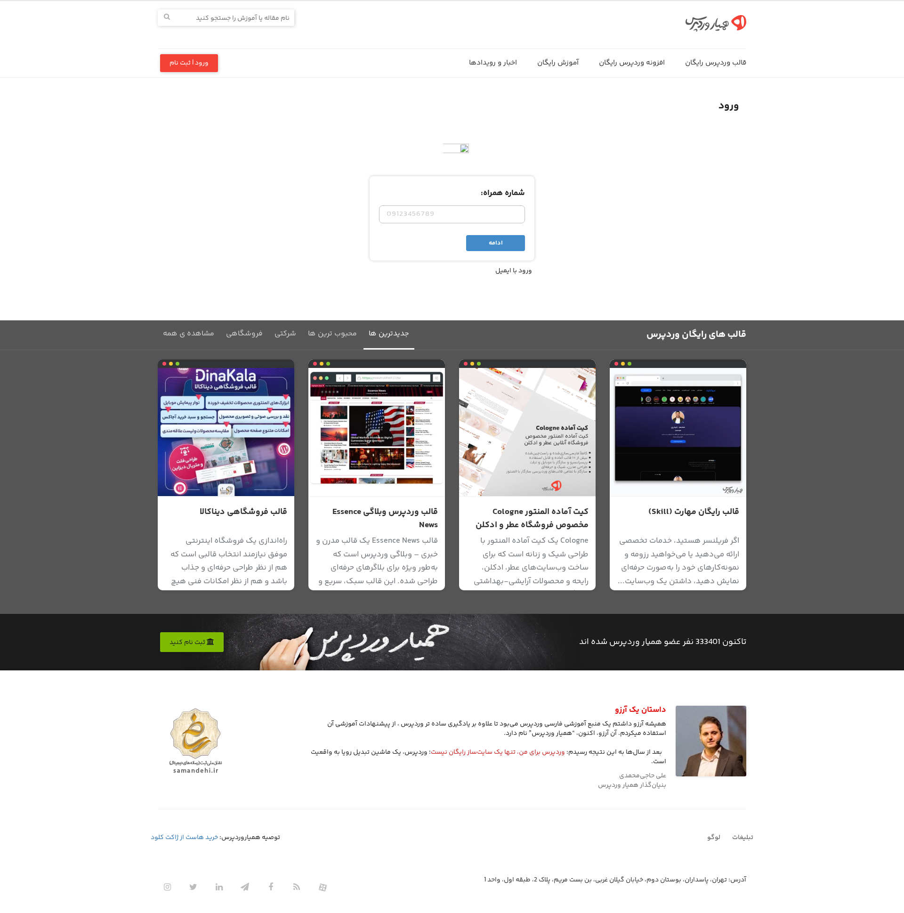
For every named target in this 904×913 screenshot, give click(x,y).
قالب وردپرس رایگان (715, 62)
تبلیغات (742, 837)
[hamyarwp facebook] (270, 887)
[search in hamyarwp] (167, 17)
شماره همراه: (503, 193)
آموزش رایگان (558, 62)
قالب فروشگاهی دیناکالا (243, 512)
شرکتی (285, 334)
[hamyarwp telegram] (244, 887)
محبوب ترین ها (332, 334)
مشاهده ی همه (188, 334)
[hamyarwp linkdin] (219, 887)
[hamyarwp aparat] (322, 887)
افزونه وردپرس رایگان (632, 62)
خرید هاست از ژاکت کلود (184, 837)
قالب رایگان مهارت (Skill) (693, 512)
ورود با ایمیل (513, 271)
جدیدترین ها (389, 334)
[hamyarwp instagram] (167, 887)
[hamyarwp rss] (296, 887)
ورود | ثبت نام (189, 63)
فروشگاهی (244, 334)
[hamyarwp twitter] (193, 887)
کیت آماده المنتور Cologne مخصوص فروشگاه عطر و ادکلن (532, 518)
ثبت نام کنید (188, 642)
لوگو (713, 837)
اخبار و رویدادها (493, 62)
